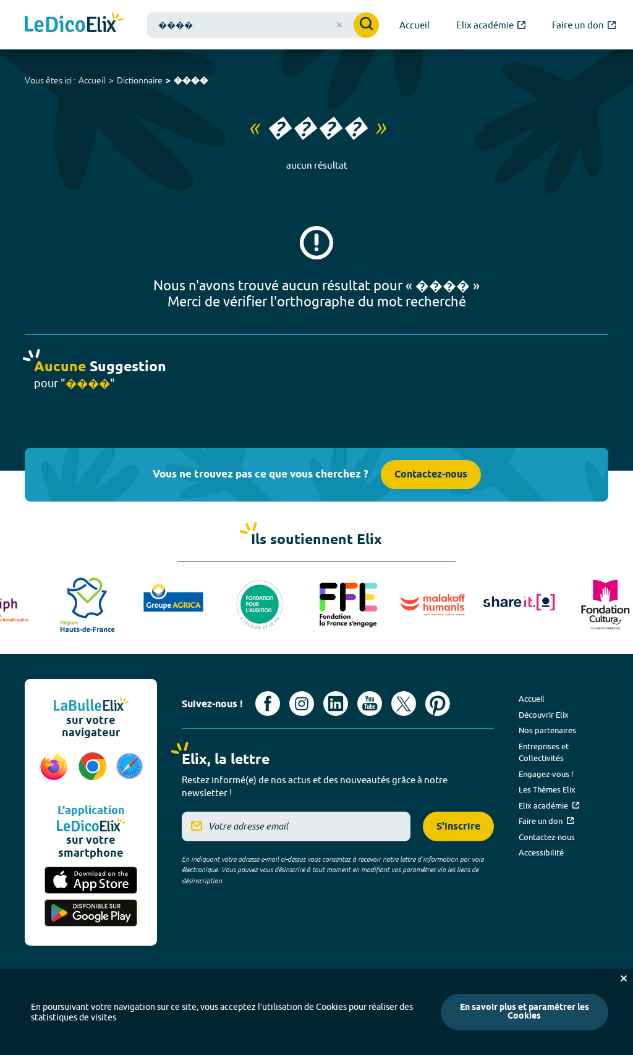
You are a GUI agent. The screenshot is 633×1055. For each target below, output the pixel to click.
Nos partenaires (547, 730)
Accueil (92, 80)
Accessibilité (541, 852)
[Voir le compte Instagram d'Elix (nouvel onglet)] (301, 703)
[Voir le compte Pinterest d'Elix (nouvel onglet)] (437, 703)
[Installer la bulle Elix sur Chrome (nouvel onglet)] (93, 772)
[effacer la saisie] (339, 25)
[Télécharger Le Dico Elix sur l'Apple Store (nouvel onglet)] (91, 880)
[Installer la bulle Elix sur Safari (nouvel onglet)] (129, 772)
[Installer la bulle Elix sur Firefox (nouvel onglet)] (54, 772)
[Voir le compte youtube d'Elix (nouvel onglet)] (369, 703)
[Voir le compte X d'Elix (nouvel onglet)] (403, 703)
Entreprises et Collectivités (544, 752)
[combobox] (263, 25)
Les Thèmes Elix (547, 789)
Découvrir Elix (544, 715)
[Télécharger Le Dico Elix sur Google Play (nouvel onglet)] (91, 913)
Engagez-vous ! (546, 774)
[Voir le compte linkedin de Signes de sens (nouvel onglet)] (335, 703)
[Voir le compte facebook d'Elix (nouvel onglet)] (267, 703)
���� (191, 81)
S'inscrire (458, 826)
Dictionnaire (140, 80)
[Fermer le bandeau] (623, 978)
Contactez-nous (430, 474)
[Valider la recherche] (366, 25)
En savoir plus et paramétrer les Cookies (524, 1012)
